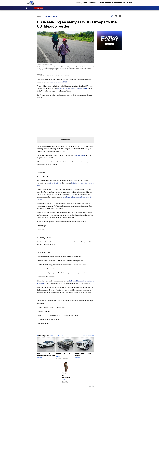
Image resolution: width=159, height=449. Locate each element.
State (102, 8)
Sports (108, 3)
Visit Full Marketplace (88, 335)
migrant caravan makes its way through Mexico (72, 88)
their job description (54, 183)
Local (85, 3)
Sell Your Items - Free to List (57, 335)
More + (130, 8)
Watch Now (127, 3)
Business (116, 8)
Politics (111, 8)
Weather (100, 3)
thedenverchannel (30, 8)
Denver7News (27, 8)
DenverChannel (32, 8)
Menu (78, 3)
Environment (123, 8)
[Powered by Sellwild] (91, 386)
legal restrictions (79, 155)
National (92, 3)
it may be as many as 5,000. (58, 82)
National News (50, 16)
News (39, 16)
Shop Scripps (117, 3)
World (106, 8)
